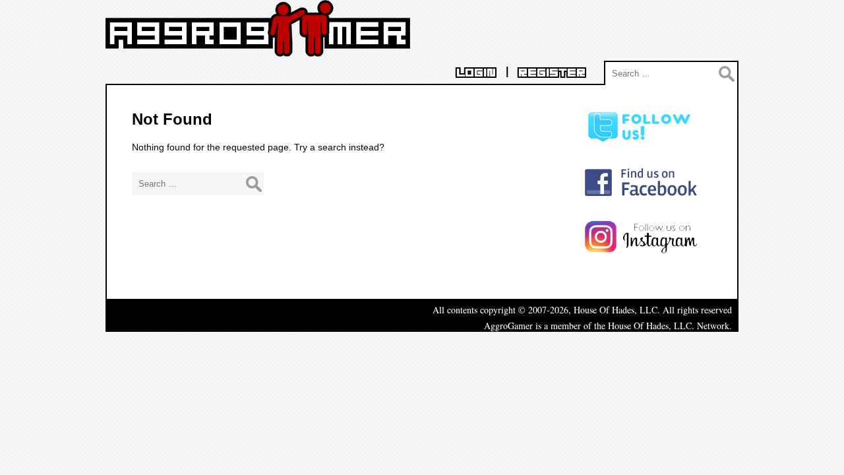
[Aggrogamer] (258, 46)
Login (476, 73)
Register (552, 73)
